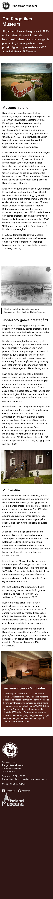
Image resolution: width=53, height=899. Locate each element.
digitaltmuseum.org (30, 309)
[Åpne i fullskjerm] (48, 66)
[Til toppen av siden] (49, 874)
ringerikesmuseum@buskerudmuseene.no (28, 779)
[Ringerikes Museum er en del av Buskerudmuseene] (13, 799)
